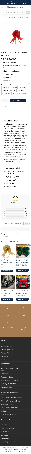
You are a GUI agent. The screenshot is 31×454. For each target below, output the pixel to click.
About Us (4, 425)
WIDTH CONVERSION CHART (15, 452)
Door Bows (5, 438)
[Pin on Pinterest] (6, 106)
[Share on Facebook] (2, 106)
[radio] (5, 87)
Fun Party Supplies (8, 442)
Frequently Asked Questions (11, 398)
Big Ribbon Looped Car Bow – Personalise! (22, 293)
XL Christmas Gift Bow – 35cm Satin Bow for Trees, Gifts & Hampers (22, 263)
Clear (28, 83)
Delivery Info (5, 411)
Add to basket (18, 100)
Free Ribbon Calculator (9, 380)
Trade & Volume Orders (9, 408)
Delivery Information (8, 384)
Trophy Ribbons (7, 353)
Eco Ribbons (5, 363)
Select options (7, 270)
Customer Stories (7, 428)
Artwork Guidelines (8, 404)
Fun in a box (5, 432)
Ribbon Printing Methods (10, 401)
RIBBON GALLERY (20, 449)
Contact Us (5, 374)
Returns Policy (6, 387)
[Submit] (28, 12)
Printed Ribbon (6, 346)
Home (4, 17)
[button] (2, 7)
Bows (3, 360)
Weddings (13, 17)
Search (27, 223)
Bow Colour (5, 84)
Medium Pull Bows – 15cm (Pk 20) (7, 262)
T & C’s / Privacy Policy (9, 414)
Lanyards (4, 356)
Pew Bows (24, 17)
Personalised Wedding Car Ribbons (5, 293)
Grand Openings (7, 350)
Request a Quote (7, 377)
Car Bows (4, 435)
